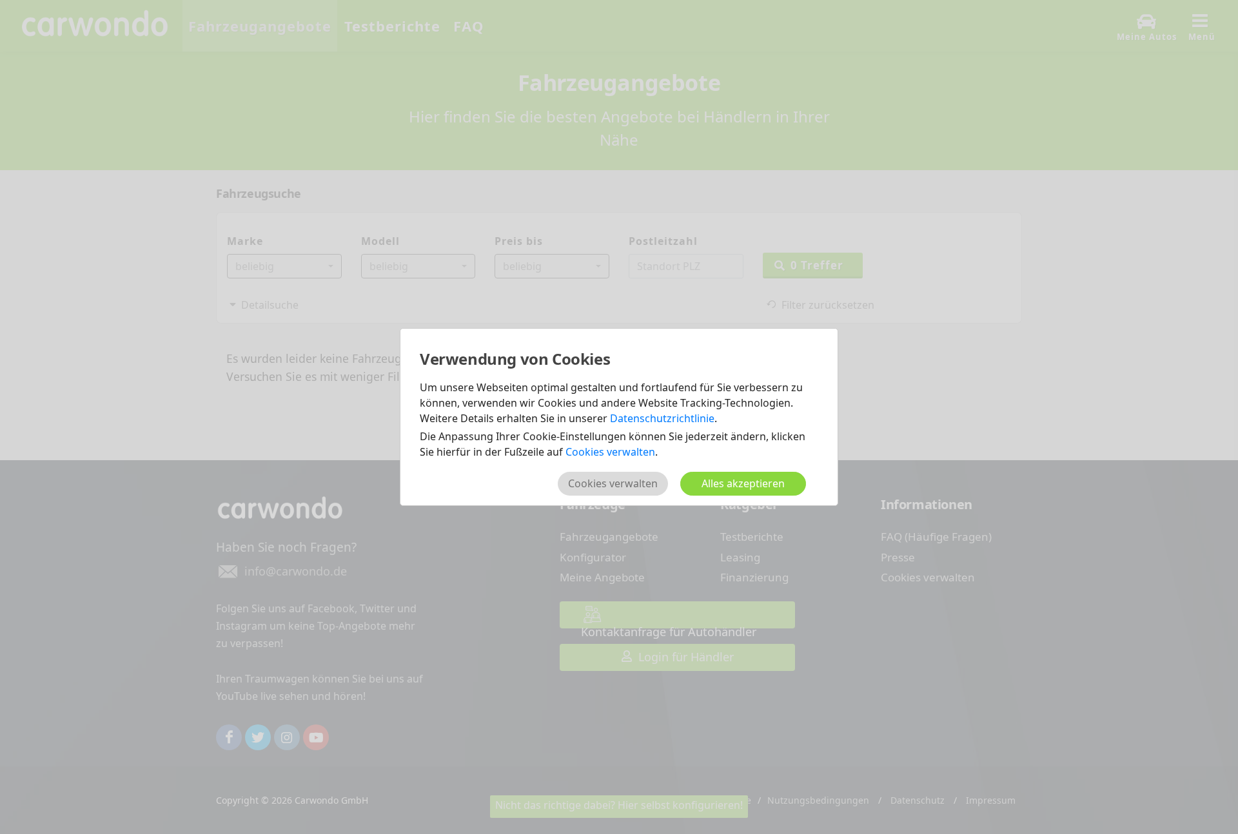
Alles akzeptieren (743, 483)
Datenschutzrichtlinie (662, 418)
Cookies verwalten (610, 452)
